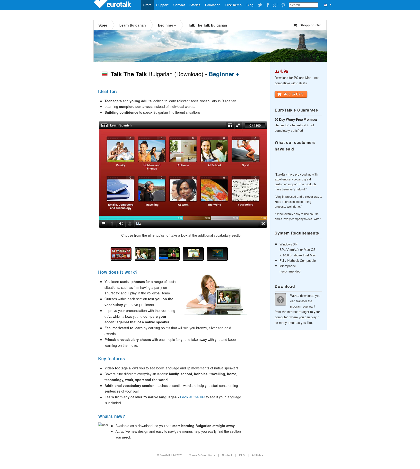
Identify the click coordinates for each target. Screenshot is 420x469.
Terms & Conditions (202, 455)
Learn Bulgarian (132, 25)
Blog (250, 4)
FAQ (242, 455)
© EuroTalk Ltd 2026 (169, 455)
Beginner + (167, 25)
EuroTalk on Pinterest (283, 5)
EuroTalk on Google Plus (275, 5)
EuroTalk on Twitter (260, 5)
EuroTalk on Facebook (267, 5)
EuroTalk (112, 5)
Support (162, 4)
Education (212, 4)
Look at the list (192, 396)
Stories (195, 4)
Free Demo (233, 4)
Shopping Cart (311, 25)
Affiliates (257, 455)
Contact (179, 4)
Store (147, 4)
